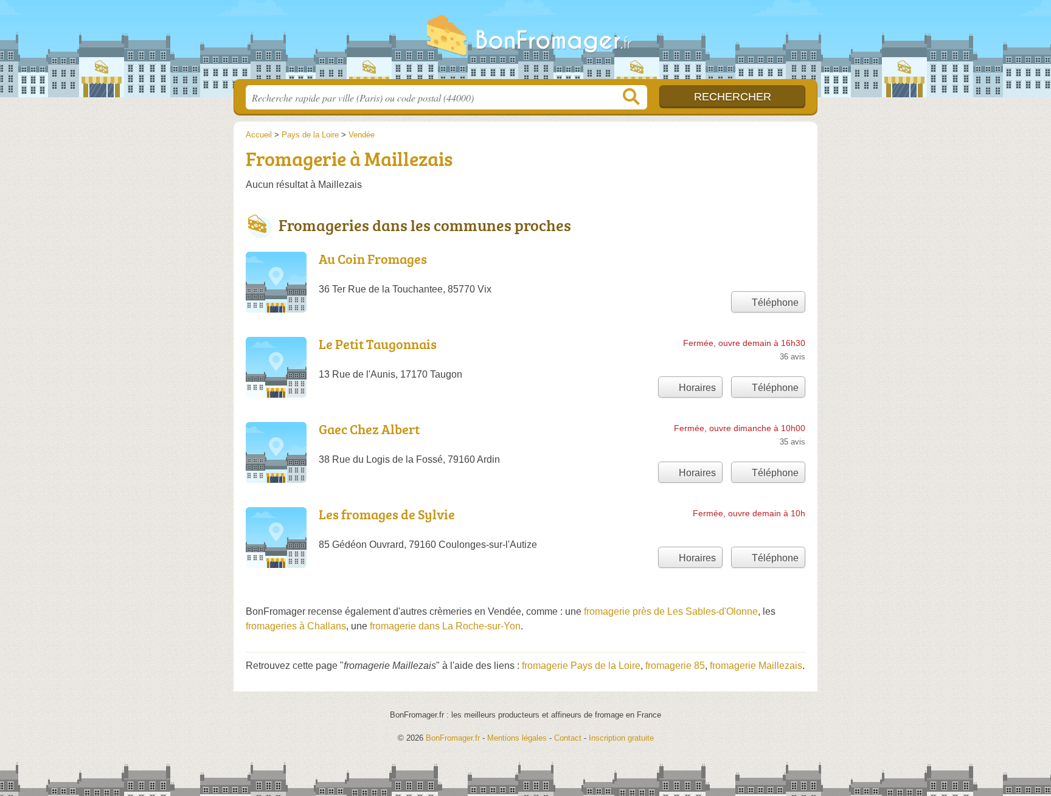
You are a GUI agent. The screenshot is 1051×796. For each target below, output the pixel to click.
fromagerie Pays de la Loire (581, 665)
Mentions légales (517, 737)
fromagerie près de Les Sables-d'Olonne (671, 611)
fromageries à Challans (296, 626)
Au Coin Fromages (373, 258)
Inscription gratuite (621, 737)
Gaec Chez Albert (369, 429)
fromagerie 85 (675, 665)
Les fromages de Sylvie (387, 514)
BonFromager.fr (525, 43)
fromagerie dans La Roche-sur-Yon (445, 626)
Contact (567, 737)
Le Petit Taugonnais (378, 343)
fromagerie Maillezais (756, 665)
